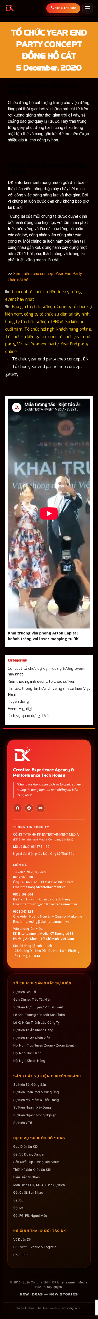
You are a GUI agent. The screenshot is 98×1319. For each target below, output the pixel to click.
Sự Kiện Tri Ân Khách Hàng (33, 1030)
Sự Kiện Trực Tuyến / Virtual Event (38, 1007)
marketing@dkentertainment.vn (46, 922)
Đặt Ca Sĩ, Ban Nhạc (28, 1192)
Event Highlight (21, 708)
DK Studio (20, 1255)
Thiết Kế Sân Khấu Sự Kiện (33, 1170)
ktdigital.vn (74, 1308)
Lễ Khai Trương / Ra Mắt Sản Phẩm (39, 1015)
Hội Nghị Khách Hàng (29, 1061)
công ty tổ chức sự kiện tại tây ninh (56, 314)
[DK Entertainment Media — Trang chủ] (10, 8)
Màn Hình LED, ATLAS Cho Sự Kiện (39, 1185)
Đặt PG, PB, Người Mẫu (30, 1216)
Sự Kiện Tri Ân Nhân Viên (31, 1038)
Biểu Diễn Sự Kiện (26, 1177)
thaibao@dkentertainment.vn (44, 887)
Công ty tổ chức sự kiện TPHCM (34, 321)
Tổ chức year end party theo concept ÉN (50, 359)
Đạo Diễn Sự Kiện (26, 1147)
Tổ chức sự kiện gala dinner (31, 336)
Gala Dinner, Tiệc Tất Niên (32, 999)
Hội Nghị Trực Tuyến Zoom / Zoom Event (43, 1045)
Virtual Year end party (38, 344)
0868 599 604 (23, 894)
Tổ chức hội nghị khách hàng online (57, 329)
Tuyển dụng (18, 701)
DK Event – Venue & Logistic (34, 1247)
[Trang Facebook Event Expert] (29, 808)
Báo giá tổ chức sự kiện (33, 306)
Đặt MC (18, 1208)
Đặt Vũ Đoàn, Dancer (28, 1154)
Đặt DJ (18, 1200)
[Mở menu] (87, 8)
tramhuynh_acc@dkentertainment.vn (50, 904)
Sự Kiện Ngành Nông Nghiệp (34, 1115)
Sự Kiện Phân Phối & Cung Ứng (36, 1092)
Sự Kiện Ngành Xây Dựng (32, 1107)
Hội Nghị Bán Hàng (27, 1053)
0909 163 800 (23, 877)
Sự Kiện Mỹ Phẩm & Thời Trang (36, 1100)
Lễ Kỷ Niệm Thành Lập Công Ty (36, 1022)
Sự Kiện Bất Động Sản (29, 1084)
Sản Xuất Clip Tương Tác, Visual (36, 1162)
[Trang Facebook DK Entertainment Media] (17, 808)
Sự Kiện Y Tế (22, 1123)
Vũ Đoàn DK (22, 1239)
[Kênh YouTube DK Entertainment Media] (40, 808)
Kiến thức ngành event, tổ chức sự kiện (41, 681)
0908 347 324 (23, 911)
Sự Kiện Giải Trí (24, 992)
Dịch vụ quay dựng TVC (28, 715)
